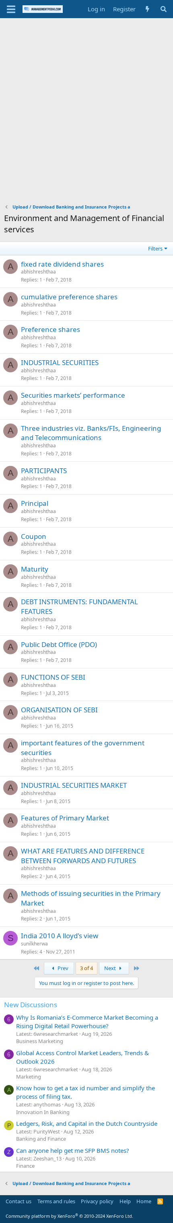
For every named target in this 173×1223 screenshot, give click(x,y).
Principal (34, 503)
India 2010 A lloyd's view (59, 935)
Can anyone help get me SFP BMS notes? (72, 1150)
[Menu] (11, 9)
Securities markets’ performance (73, 395)
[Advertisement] (86, 109)
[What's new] (147, 9)
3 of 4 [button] (86, 968)
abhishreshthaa (38, 271)
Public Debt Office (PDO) (59, 644)
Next (110, 968)
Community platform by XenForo (69, 1216)
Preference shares (50, 329)
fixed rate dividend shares (62, 264)
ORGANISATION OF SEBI (59, 709)
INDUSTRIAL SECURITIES (60, 362)
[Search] (163, 9)
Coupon (33, 536)
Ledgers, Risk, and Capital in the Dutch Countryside (86, 1123)
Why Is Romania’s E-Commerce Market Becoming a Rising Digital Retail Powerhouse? (87, 1021)
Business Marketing (39, 1041)
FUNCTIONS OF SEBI (53, 677)
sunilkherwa (34, 943)
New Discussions (30, 1004)
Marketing (28, 1076)
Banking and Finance (41, 1138)
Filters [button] (155, 248)
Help (125, 1201)
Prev (62, 968)
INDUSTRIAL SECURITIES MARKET (74, 785)
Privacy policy (97, 1201)
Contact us (18, 1201)
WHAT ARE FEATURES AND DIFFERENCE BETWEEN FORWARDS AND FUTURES (82, 855)
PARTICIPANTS (44, 470)
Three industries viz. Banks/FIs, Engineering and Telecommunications (91, 433)
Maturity (34, 569)
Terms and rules (56, 1201)
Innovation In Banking (43, 1112)
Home (143, 1201)
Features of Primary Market (65, 817)
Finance (25, 1165)
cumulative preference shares (69, 296)
